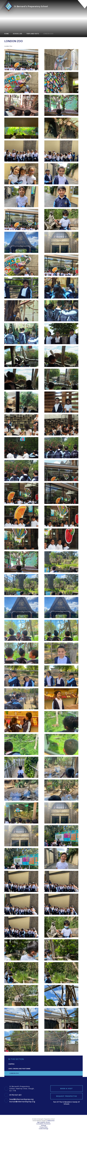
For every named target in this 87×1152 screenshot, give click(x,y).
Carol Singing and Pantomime (19, 1069)
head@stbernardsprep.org (21, 1099)
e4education (51, 1120)
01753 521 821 (15, 1095)
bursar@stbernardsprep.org (22, 1101)
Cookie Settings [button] (43, 1128)
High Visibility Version (43, 1122)
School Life (17, 34)
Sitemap (43, 1125)
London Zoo (48, 34)
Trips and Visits (32, 34)
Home (6, 34)
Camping (11, 1064)
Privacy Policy (43, 1127)
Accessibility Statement (43, 1124)
